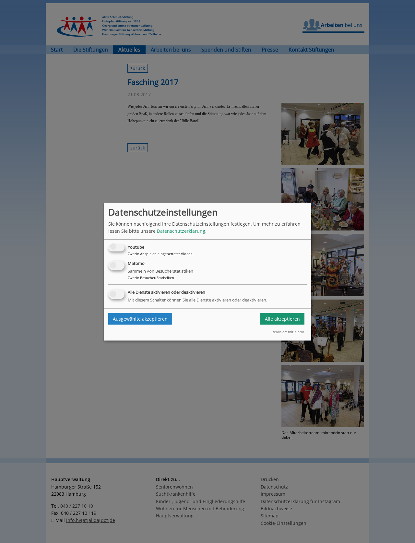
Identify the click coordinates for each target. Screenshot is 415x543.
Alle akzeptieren (282, 319)
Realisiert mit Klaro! (288, 332)
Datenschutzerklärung (181, 231)
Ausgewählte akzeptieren (140, 319)
